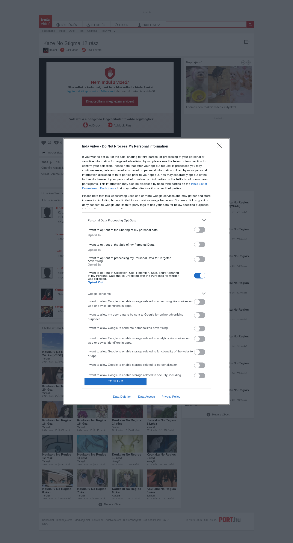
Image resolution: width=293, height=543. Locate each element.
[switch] (199, 230)
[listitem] (146, 220)
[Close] (221, 147)
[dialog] (146, 271)
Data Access (146, 396)
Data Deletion (122, 396)
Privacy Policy (171, 396)
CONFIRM (116, 381)
